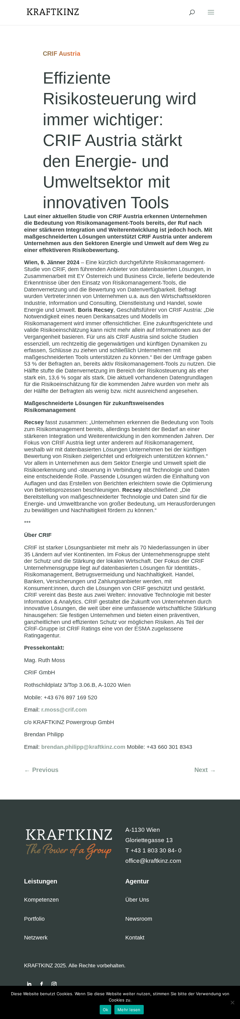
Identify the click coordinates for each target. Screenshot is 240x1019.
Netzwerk (36, 937)
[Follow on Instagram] (54, 984)
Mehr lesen (129, 1009)
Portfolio (34, 919)
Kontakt (134, 937)
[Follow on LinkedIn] (29, 984)
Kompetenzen (41, 900)
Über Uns (137, 900)
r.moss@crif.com (64, 710)
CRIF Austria (61, 53)
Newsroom (138, 919)
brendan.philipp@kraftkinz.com (83, 747)
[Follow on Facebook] (42, 984)
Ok (105, 1009)
